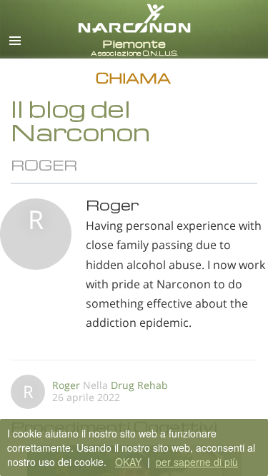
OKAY (128, 462)
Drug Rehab (139, 385)
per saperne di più (197, 462)
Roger (66, 385)
